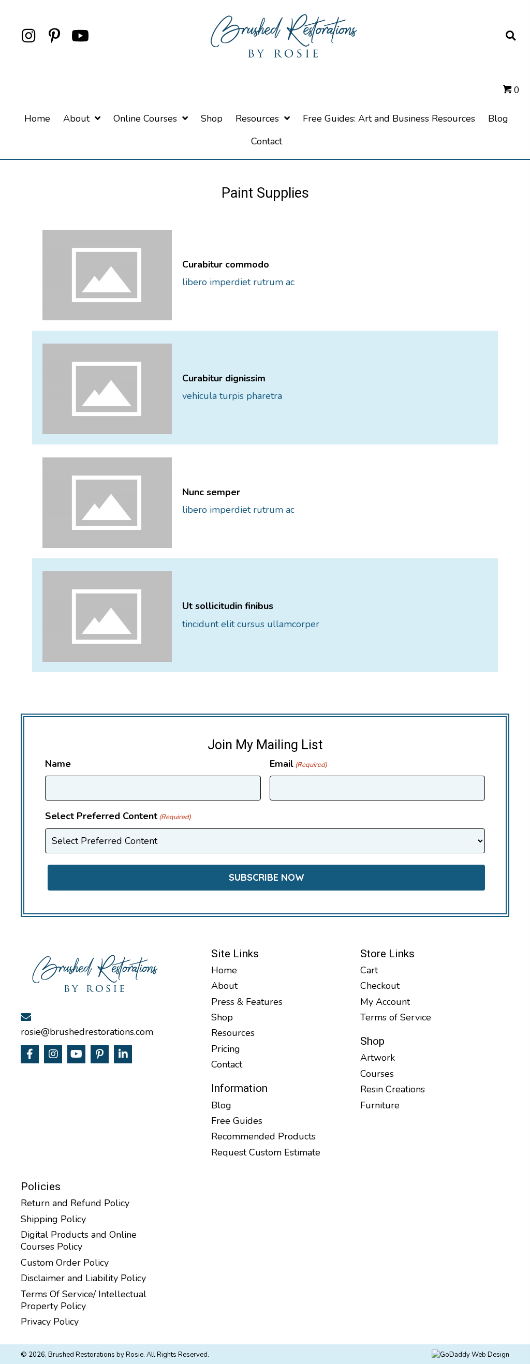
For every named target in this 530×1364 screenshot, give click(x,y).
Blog (221, 1105)
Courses (377, 1074)
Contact (226, 1064)
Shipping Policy (53, 1219)
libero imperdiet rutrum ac (238, 282)
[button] (28, 35)
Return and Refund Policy (75, 1203)
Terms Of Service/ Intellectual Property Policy (83, 1300)
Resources (233, 1033)
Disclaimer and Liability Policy (85, 1278)
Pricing (225, 1049)
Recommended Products (263, 1136)
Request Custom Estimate (265, 1152)
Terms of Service (395, 1017)
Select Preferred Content (118, 816)
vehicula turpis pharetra (232, 396)
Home (224, 970)
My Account (385, 1002)
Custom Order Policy (65, 1262)
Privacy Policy (50, 1321)
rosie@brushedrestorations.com (87, 1032)
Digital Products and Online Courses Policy (79, 1240)
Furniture (380, 1105)
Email (298, 764)
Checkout (380, 986)
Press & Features (247, 1002)
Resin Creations (392, 1089)
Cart (369, 970)
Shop (222, 1017)
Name (58, 764)
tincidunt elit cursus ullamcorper (250, 624)
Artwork (377, 1057)
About (224, 986)
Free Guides (236, 1121)
